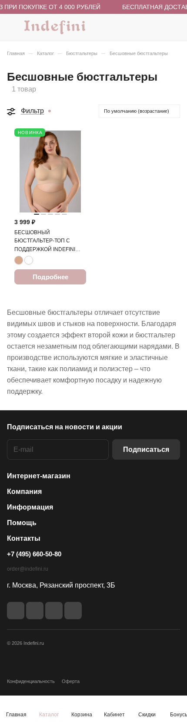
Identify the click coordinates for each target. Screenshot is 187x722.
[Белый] (28, 260)
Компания (24, 491)
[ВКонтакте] (15, 610)
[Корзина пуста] (173, 27)
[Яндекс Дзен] (54, 610)
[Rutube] (34, 610)
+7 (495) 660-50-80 (34, 554)
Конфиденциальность (31, 681)
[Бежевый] (18, 260)
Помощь (22, 522)
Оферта (71, 681)
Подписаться (146, 449)
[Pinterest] (73, 610)
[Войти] (156, 27)
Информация (30, 507)
